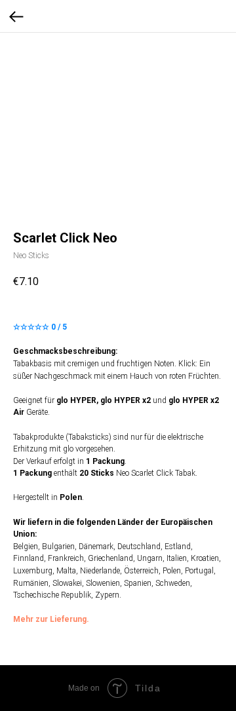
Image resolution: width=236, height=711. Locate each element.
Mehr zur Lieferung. (51, 619)
